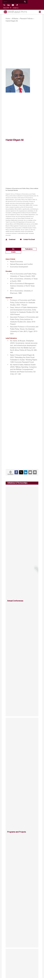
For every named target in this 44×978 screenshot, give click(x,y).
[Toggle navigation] (39, 12)
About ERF (6, 7)
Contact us (15, 7)
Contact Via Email (29, 239)
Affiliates (15, 18)
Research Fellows (26, 18)
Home (8, 18)
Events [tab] (13, 252)
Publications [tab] (28, 249)
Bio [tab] (13, 249)
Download (12, 239)
